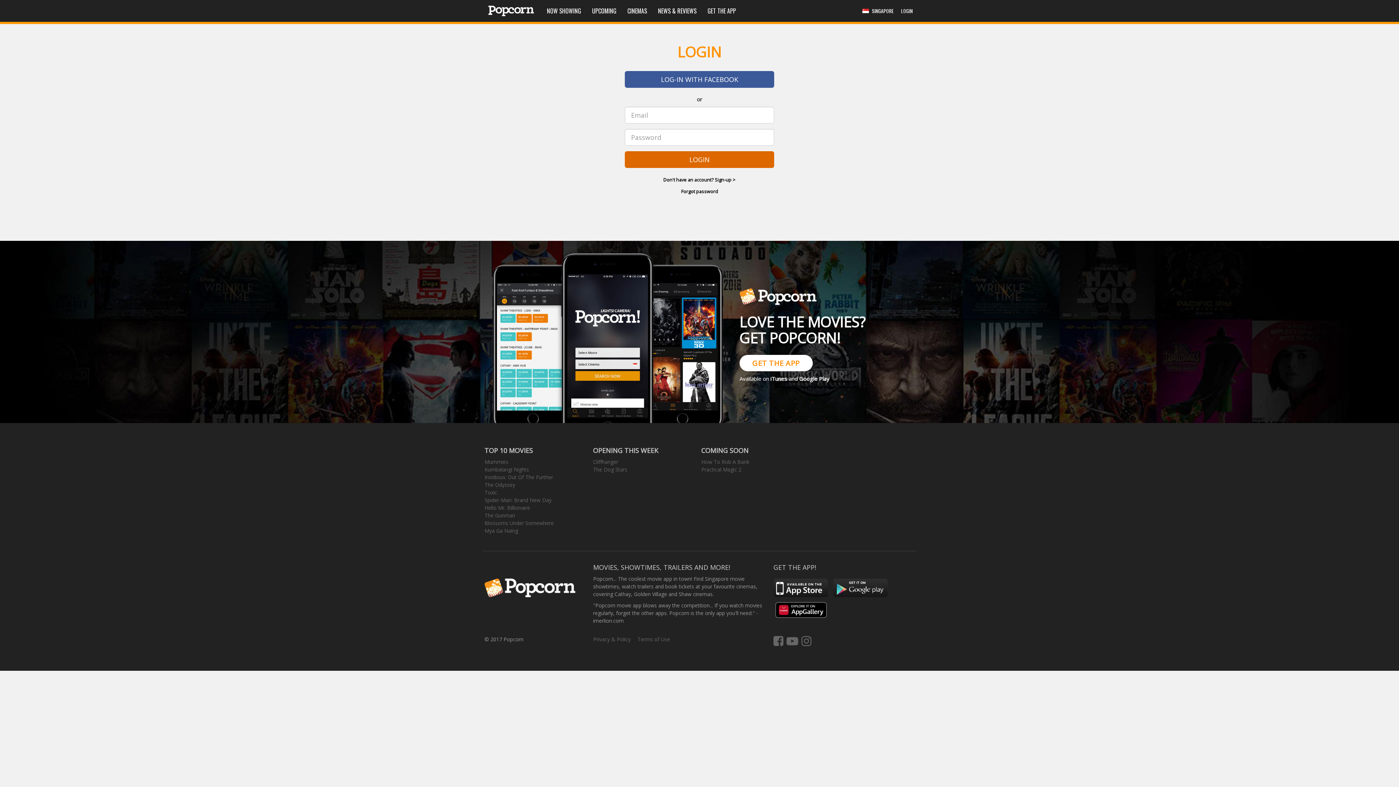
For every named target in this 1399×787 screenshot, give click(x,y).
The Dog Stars (610, 469)
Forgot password (699, 191)
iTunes (779, 378)
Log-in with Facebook (699, 79)
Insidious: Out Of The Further (519, 477)
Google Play (814, 378)
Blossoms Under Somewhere (519, 523)
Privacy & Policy (612, 639)
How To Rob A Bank (725, 461)
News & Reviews (677, 11)
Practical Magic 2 (721, 469)
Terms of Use (654, 639)
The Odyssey (500, 484)
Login (699, 159)
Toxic (491, 492)
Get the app (722, 11)
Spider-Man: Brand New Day (518, 500)
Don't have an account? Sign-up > (699, 179)
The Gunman (500, 515)
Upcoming (604, 11)
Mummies (496, 461)
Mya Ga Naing (501, 530)
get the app (776, 363)
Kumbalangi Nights (507, 469)
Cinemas (637, 11)
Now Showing (564, 11)
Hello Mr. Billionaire (507, 507)
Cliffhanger (605, 461)
